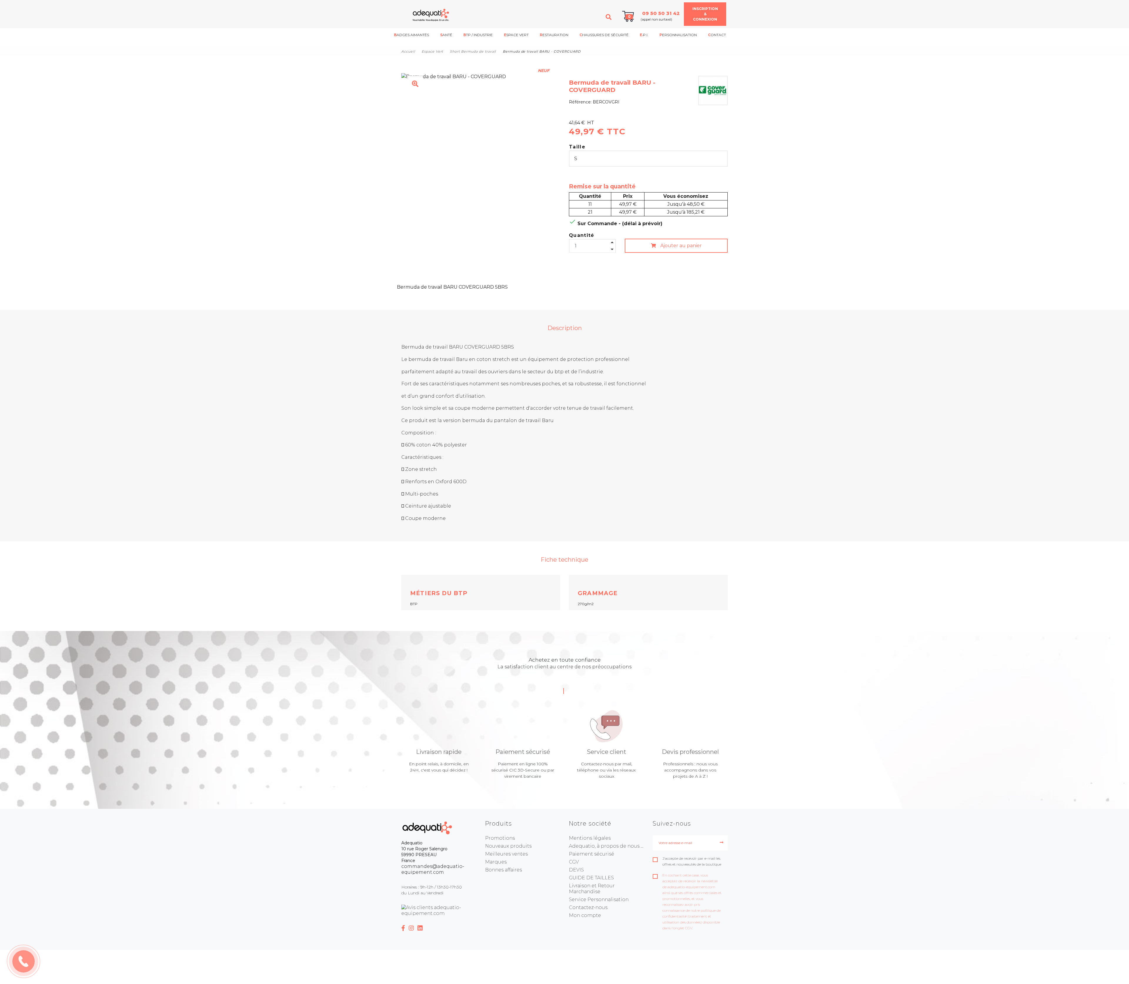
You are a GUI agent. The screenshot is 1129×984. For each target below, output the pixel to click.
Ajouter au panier (680, 245)
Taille (577, 147)
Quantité (581, 235)
